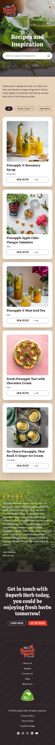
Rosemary (11, 173)
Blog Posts (27, 684)
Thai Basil (11, 460)
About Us (27, 663)
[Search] (48, 55)
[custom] (18, 733)
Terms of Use (27, 721)
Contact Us (27, 673)
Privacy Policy (27, 715)
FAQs (27, 679)
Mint (9, 246)
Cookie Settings (27, 726)
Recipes (27, 668)
